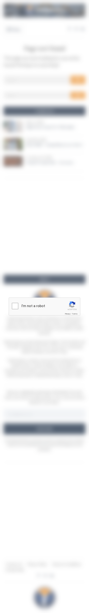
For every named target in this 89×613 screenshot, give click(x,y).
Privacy (67, 314)
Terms (75, 314)
